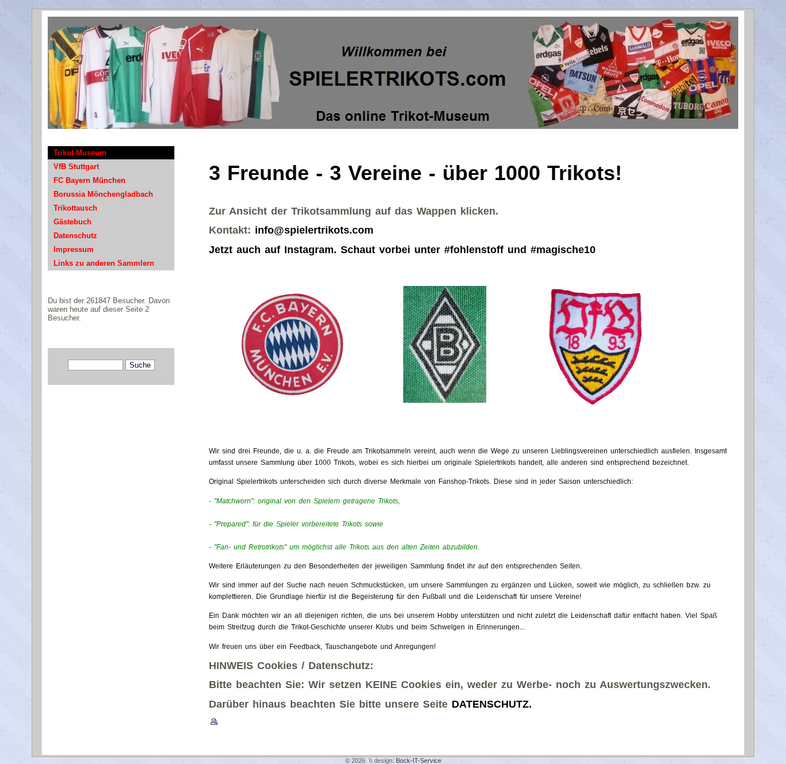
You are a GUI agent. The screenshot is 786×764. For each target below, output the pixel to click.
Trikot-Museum (80, 152)
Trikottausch (75, 208)
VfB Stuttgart (76, 166)
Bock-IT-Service (418, 760)
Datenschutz (75, 235)
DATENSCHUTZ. (492, 704)
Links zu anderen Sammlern (104, 263)
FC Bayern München (89, 180)
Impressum (74, 249)
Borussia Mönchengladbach (103, 194)
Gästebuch (72, 221)
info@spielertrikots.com (314, 230)
